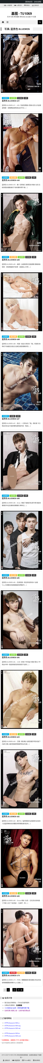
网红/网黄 (13, 178)
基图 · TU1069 (21, 13)
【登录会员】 (28, 2)
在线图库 (5, 98)
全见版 (20, 98)
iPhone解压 (27, 1060)
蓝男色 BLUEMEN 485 (11, 577)
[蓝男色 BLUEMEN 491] (21, 64)
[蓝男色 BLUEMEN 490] (21, 143)
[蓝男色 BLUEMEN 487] (21, 382)
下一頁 (20, 990)
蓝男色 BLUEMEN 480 (11, 896)
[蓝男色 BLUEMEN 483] (21, 700)
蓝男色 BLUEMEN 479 (11, 975)
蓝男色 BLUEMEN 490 (11, 180)
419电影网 (9, 5)
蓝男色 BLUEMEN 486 (11, 498)
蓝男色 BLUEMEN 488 (11, 339)
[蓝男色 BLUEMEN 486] (21, 461)
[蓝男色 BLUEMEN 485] (21, 541)
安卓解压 (37, 1060)
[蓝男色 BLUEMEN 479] (21, 938)
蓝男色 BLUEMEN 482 (11, 816)
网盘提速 (17, 1060)
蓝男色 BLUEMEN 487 (11, 418)
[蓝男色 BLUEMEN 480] (21, 859)
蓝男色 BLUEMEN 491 (11, 100)
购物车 (28, 5)
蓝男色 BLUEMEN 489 (11, 259)
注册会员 (36, 5)
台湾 (26, 98)
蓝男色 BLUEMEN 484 (11, 657)
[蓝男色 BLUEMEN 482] (21, 779)
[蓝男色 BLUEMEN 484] (21, 620)
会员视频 (13, 98)
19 (14, 990)
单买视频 (13, 973)
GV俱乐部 (19, 5)
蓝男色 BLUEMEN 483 (11, 737)
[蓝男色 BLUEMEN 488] (21, 302)
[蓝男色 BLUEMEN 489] (21, 223)
